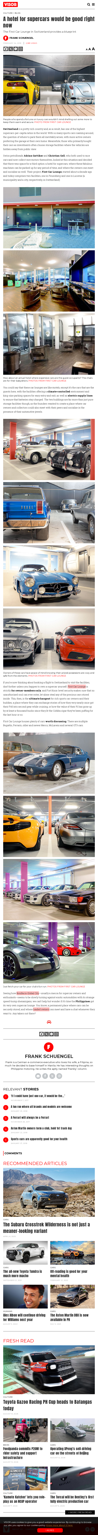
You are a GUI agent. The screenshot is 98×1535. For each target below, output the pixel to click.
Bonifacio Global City (28, 993)
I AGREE (50, 1530)
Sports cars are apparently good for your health (39, 1139)
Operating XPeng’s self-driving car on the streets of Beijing (70, 1451)
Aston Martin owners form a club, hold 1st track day (41, 1128)
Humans (7, 1311)
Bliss (17, 13)
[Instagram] (20, 49)
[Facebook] (5, 49)
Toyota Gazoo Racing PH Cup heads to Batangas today (47, 1405)
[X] (10, 49)
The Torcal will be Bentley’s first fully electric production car (72, 1499)
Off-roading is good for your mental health (69, 1273)
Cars (6, 1219)
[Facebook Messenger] (15, 49)
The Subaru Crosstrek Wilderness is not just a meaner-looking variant (46, 1227)
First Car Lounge (77, 686)
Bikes (6, 1445)
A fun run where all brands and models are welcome (41, 1107)
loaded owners (41, 1009)
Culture (8, 13)
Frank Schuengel (22, 38)
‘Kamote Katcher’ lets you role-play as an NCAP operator (24, 1499)
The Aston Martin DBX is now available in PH (69, 1317)
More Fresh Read (81, 1512)
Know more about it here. (59, 1525)
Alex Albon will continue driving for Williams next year (24, 1317)
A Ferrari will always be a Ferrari (30, 1118)
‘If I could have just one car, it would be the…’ (38, 1096)
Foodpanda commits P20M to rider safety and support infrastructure (22, 1453)
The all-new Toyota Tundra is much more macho (22, 1273)
